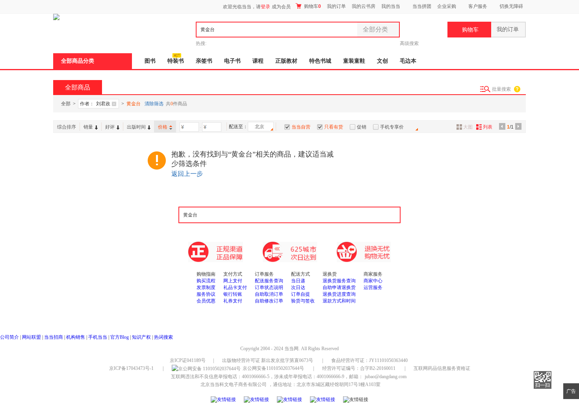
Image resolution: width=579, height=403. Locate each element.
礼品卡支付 (235, 287)
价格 (162, 127)
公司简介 (9, 337)
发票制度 (206, 287)
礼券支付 (232, 301)
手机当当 (97, 337)
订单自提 (300, 294)
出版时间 (136, 127)
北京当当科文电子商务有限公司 (233, 384)
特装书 (175, 61)
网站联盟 (31, 337)
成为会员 (281, 6)
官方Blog (119, 337)
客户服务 (477, 6)
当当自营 (300, 127)
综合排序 (66, 127)
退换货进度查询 (339, 294)
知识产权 (142, 337)
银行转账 (232, 294)
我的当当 (390, 6)
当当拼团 (421, 6)
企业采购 (446, 6)
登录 (265, 6)
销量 (88, 127)
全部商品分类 (77, 61)
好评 (110, 127)
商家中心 (373, 281)
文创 (382, 61)
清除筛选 (154, 103)
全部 (66, 103)
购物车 (312, 6)
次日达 (298, 287)
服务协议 (206, 294)
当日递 (298, 281)
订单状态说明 (269, 287)
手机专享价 (392, 127)
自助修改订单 (269, 301)
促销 (361, 127)
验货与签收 (303, 301)
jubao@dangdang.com (385, 376)
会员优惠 (206, 301)
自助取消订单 (269, 294)
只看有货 (333, 127)
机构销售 (75, 337)
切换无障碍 (511, 6)
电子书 (232, 61)
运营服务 (373, 287)
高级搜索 (409, 43)
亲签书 (204, 61)
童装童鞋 (354, 61)
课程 (258, 61)
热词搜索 (163, 337)
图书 (150, 61)
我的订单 (336, 6)
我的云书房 (363, 6)
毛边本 (408, 61)
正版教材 (286, 61)
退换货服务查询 (339, 281)
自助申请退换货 (339, 287)
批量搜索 (501, 89)
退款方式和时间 (339, 301)
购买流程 (206, 281)
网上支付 (232, 281)
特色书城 (320, 61)
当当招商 (53, 337)
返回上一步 (187, 173)
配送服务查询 (269, 281)
